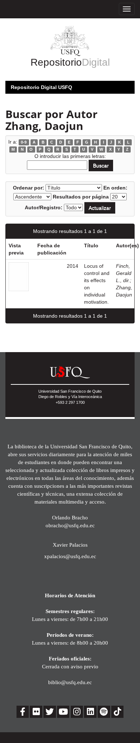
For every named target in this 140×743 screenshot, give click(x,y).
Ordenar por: (28, 188)
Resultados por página (81, 197)
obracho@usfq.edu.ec (70, 525)
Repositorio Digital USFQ (41, 87)
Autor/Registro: (43, 207)
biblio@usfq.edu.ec (70, 682)
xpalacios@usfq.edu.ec (70, 556)
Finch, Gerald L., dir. (123, 273)
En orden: (115, 188)
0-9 (24, 142)
